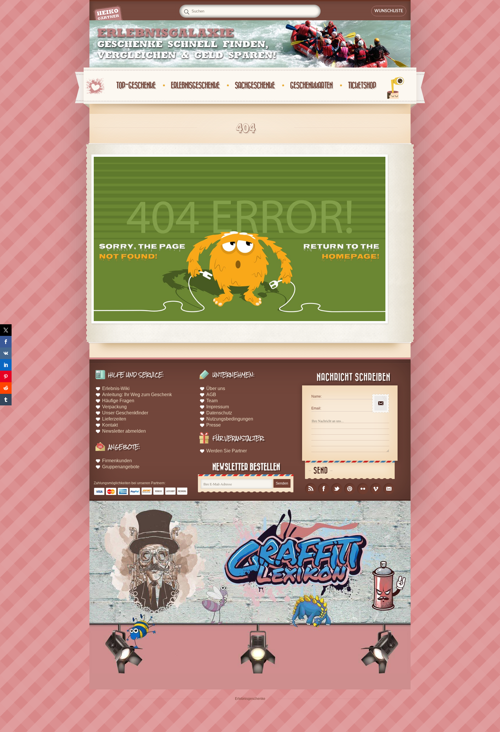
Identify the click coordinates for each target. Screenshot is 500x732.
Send (320, 471)
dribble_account (349, 488)
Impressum (217, 406)
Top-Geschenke (135, 86)
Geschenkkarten (311, 86)
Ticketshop (362, 86)
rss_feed (310, 488)
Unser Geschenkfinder (125, 412)
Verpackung (114, 406)
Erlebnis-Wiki (116, 388)
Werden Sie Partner (226, 450)
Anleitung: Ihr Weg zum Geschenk (137, 394)
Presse (213, 425)
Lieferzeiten (114, 418)
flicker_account (362, 488)
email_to (388, 488)
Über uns (215, 388)
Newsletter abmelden (124, 431)
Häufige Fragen (118, 400)
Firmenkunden (117, 460)
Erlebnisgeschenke (195, 86)
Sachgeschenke (255, 86)
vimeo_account (375, 488)
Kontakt (110, 425)
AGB (211, 394)
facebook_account (323, 488)
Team (212, 400)
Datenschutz (219, 412)
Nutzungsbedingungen (229, 418)
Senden (282, 483)
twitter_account (336, 488)
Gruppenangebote (120, 466)
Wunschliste (388, 11)
